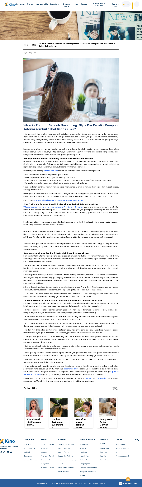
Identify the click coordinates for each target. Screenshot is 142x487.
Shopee (87, 378)
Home (27, 45)
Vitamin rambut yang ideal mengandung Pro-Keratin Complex (53, 207)
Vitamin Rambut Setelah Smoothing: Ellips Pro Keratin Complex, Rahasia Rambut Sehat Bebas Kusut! (77, 45)
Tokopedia (101, 378)
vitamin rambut (51, 171)
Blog (34, 45)
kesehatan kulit (71, 369)
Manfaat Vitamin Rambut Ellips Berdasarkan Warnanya (58, 200)
